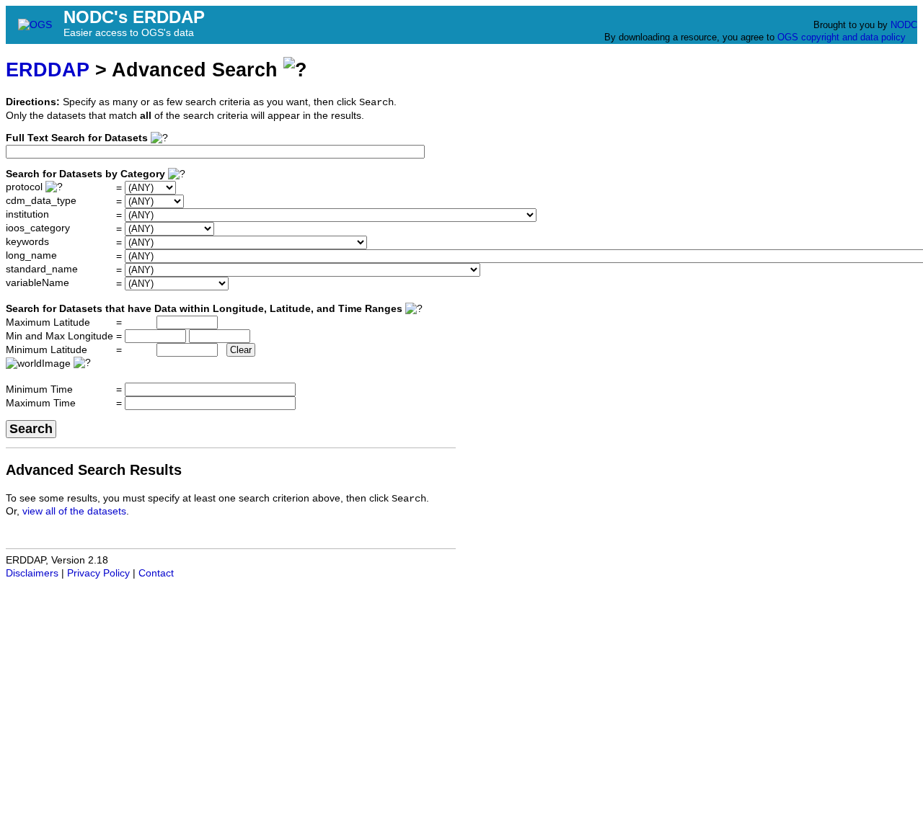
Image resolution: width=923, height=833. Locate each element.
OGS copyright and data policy (841, 37)
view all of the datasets (74, 511)
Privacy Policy (98, 573)
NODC (904, 24)
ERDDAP (47, 69)
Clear (241, 349)
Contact (156, 573)
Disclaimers (32, 573)
